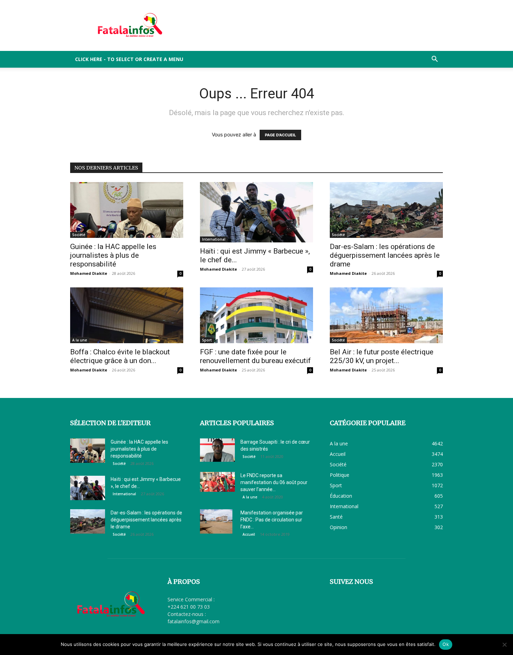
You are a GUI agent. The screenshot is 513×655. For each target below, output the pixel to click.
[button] (434, 60)
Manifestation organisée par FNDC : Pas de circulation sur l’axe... (271, 519)
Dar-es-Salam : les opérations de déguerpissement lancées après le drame (385, 255)
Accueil (249, 534)
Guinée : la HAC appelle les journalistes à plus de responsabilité (113, 255)
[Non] (504, 644)
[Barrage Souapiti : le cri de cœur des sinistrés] (217, 450)
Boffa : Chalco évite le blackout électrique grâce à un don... (120, 356)
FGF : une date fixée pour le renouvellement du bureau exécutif (255, 356)
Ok (446, 644)
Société (78, 234)
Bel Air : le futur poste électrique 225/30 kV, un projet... (381, 356)
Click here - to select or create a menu (129, 59)
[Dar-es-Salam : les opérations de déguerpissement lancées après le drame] (386, 210)
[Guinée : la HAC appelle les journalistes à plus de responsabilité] (126, 210)
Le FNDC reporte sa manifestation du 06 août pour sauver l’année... (273, 482)
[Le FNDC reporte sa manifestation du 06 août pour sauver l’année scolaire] (217, 482)
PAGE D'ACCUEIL (280, 135)
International (213, 239)
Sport (207, 340)
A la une (79, 340)
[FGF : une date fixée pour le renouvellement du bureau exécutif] (256, 315)
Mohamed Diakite (88, 273)
